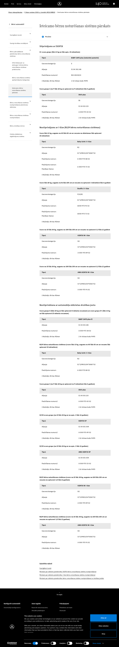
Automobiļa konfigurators (12, 608)
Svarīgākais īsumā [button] (16, 35)
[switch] (53, 643)
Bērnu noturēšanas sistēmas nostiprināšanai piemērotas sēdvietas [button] (19, 105)
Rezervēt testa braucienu (40, 608)
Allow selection (103, 626)
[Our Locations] (114, 4)
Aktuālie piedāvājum (38, 611)
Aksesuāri (63, 611)
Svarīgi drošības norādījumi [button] (19, 43)
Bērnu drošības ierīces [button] (17, 126)
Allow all (103, 618)
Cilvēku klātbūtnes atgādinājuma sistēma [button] (17, 135)
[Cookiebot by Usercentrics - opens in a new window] (12, 643)
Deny (103, 634)
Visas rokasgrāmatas (15, 12)
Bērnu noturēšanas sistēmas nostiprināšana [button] (19, 116)
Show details (97, 643)
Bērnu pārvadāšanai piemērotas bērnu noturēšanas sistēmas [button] (20, 54)
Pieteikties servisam (66, 608)
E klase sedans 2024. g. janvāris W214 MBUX (40, 12)
